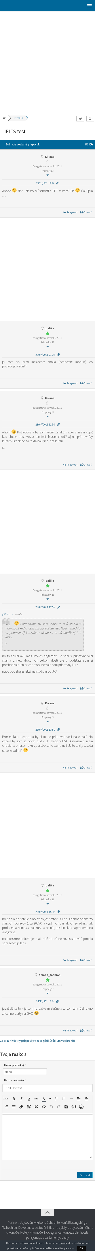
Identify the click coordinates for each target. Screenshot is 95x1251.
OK (81, 1248)
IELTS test (18, 118)
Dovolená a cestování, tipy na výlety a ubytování (51, 1227)
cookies (63, 1243)
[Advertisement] (47, 60)
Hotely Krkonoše (31, 1232)
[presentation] (6, 1098)
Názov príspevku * (15, 1080)
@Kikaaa (8, 614)
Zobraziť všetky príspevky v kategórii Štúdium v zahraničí (37, 1041)
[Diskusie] (4, 118)
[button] (6, 1098)
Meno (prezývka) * (15, 1065)
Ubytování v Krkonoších (36, 1222)
